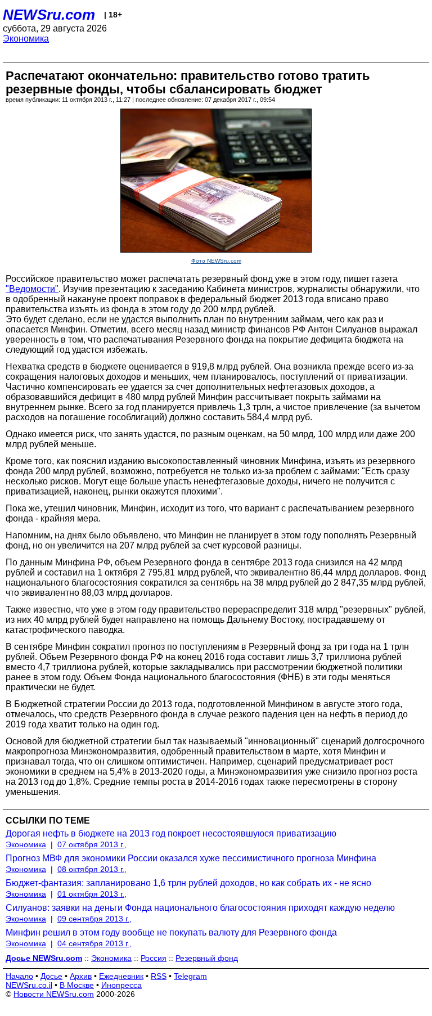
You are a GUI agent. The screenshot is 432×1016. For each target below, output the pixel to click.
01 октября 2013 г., (92, 893)
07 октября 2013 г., (92, 844)
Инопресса (121, 985)
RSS (158, 976)
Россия (153, 958)
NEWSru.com (49, 14)
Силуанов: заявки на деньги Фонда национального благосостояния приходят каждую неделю (200, 907)
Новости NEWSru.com (54, 994)
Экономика (26, 38)
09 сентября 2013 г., (94, 918)
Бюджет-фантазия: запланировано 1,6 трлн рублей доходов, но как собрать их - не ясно (188, 883)
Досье (51, 976)
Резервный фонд (207, 958)
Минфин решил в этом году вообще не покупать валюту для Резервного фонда (171, 932)
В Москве (77, 985)
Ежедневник (121, 976)
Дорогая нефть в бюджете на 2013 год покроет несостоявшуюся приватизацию (171, 833)
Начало (19, 976)
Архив (81, 976)
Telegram (190, 976)
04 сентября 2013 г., (94, 943)
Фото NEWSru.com (216, 261)
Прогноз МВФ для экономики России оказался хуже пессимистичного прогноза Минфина (191, 858)
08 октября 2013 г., (92, 869)
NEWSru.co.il (29, 985)
